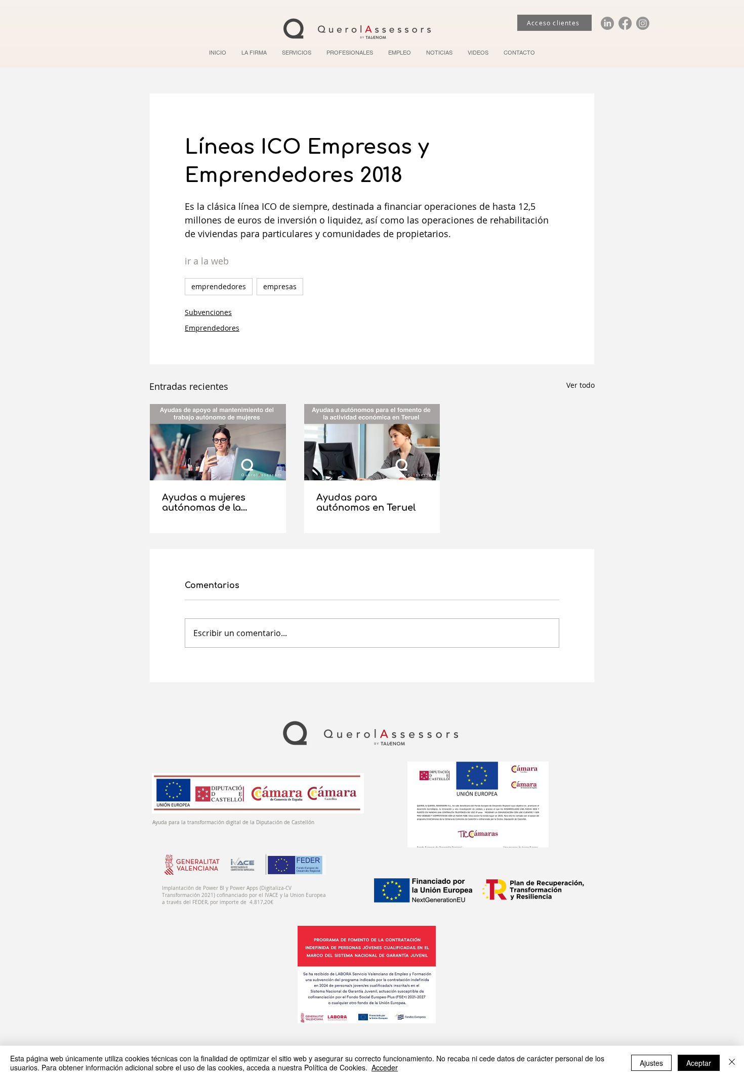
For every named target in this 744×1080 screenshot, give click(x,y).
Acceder (384, 1067)
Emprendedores (212, 328)
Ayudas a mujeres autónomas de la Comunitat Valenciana (213, 502)
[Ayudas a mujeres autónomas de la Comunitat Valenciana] (218, 442)
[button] (296, 53)
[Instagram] (642, 23)
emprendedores (218, 286)
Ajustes (651, 1063)
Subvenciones (208, 312)
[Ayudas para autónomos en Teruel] (372, 442)
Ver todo (580, 385)
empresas (280, 286)
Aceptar (698, 1063)
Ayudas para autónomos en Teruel (366, 502)
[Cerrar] (732, 1063)
